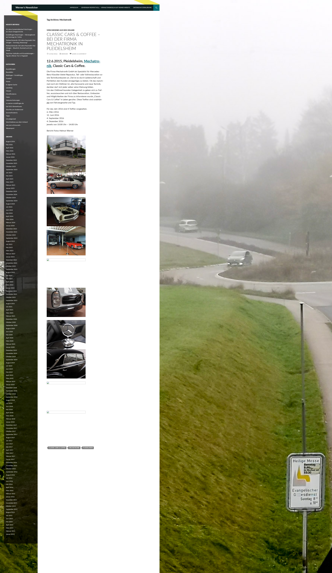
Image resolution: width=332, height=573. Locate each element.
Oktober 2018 (11, 394)
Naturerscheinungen (13, 100)
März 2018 (9, 416)
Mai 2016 (9, 484)
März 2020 (9, 341)
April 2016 (9, 487)
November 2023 (11, 232)
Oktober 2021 (11, 297)
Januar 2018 (10, 422)
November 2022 (11, 263)
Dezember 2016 (11, 462)
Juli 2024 (9, 207)
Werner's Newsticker (27, 7)
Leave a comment (79, 54)
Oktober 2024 (11, 197)
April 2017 (9, 450)
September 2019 (11, 359)
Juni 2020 (9, 331)
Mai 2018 (9, 409)
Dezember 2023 (11, 229)
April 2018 (9, 412)
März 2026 (9, 151)
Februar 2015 (10, 531)
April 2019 (9, 375)
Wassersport (10, 128)
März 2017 (9, 453)
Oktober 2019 (11, 356)
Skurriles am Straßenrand (14, 109)
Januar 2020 (10, 347)
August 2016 (10, 475)
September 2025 (11, 169)
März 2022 (9, 285)
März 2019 (9, 378)
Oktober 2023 (11, 235)
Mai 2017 (9, 447)
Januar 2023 (10, 257)
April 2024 (9, 216)
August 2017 (10, 437)
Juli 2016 (9, 478)
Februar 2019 (10, 381)
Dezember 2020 (11, 319)
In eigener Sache (11, 84)
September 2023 (11, 238)
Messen (8, 91)
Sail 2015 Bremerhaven (14, 106)
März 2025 (9, 182)
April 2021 (9, 310)
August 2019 (10, 363)
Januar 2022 (10, 288)
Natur (8, 97)
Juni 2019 (9, 369)
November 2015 (11, 503)
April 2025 (9, 179)
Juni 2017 (9, 444)
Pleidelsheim (88, 447)
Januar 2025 (10, 188)
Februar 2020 (10, 344)
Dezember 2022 (11, 260)
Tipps (8, 116)
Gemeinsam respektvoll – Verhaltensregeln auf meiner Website (105, 7)
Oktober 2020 (11, 322)
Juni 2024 (9, 210)
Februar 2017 (10, 456)
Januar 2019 (10, 384)
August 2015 (10, 512)
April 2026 (9, 148)
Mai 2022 (9, 278)
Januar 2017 (10, 459)
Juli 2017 (9, 440)
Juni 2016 (9, 481)
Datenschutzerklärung (142, 7)
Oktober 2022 (11, 266)
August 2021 (10, 303)
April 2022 (9, 282)
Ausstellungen (11, 69)
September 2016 (11, 472)
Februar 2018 (10, 419)
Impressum (74, 7)
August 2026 (10, 141)
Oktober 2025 (11, 166)
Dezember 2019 (11, 350)
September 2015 (11, 509)
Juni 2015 (9, 518)
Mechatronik (74, 447)
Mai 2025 (9, 176)
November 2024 (11, 194)
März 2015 (9, 528)
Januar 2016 (10, 497)
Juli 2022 (9, 275)
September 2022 (11, 269)
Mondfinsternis (11, 94)
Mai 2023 (9, 247)
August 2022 (10, 272)
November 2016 (11, 465)
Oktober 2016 (11, 469)
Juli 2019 (9, 366)
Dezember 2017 (11, 425)
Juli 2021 (9, 306)
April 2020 (9, 338)
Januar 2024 (10, 225)
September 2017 (11, 434)
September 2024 (11, 201)
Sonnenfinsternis (12, 112)
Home (8, 81)
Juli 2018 (9, 403)
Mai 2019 (9, 372)
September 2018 (11, 397)
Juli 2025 (9, 172)
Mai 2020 (9, 335)
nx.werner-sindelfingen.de (15, 103)
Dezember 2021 (11, 291)
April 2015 (9, 525)
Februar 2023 (10, 253)
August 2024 (10, 204)
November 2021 (11, 294)
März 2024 (9, 219)
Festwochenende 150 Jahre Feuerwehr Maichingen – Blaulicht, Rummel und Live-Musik (21, 48)
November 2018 (11, 391)
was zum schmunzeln (13, 125)
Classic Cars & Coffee (57, 447)
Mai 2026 (9, 144)
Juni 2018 (9, 406)
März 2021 (9, 313)
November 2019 (11, 353)
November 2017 (11, 428)
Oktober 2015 (11, 506)
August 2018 (10, 400)
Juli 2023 (9, 244)
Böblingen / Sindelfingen (14, 75)
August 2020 (10, 328)
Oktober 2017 (11, 431)
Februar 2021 (10, 316)
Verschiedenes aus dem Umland (60, 30)
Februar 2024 (10, 222)
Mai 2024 (9, 213)
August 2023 (10, 241)
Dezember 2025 (11, 160)
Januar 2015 (10, 534)
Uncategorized (11, 119)
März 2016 (9, 490)
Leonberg (9, 88)
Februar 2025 (10, 185)
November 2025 (11, 163)
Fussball (9, 78)
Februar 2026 (10, 154)
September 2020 (11, 325)
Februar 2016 (10, 493)
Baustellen (9, 72)
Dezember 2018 (11, 387)
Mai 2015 (9, 521)
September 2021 (11, 300)
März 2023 (9, 250)
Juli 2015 (9, 515)
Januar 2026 (10, 157)
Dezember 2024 (11, 191)
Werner (64, 54)
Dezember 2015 (11, 500)
